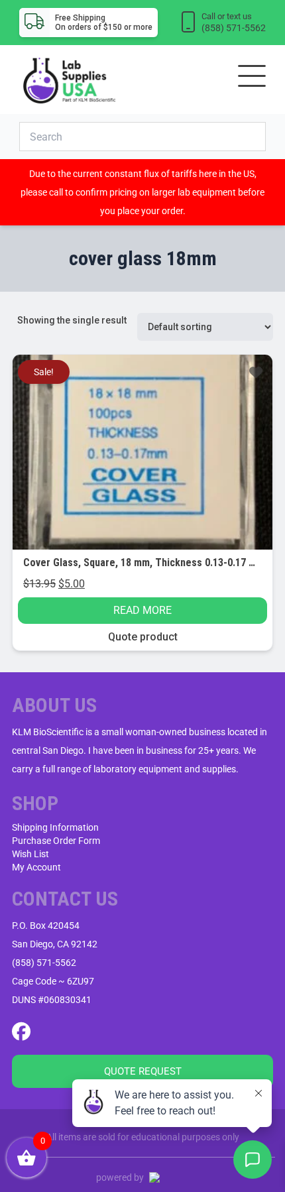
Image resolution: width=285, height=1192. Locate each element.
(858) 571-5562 (44, 962)
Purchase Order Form (56, 840)
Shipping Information (55, 827)
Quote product (143, 636)
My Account (36, 867)
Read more (142, 610)
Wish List (30, 854)
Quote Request (143, 1071)
